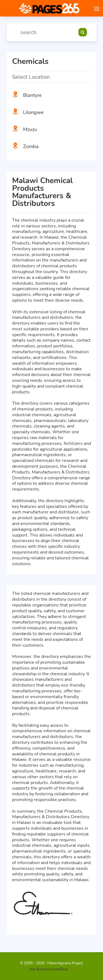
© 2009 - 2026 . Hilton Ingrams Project (51, 963)
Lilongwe (33, 112)
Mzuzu (30, 129)
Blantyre (32, 95)
